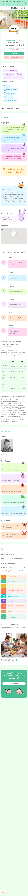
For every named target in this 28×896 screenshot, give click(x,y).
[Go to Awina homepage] (14, 8)
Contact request (14, 53)
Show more (5, 204)
